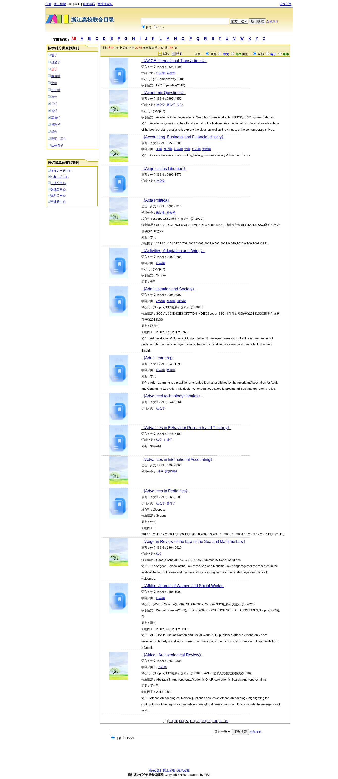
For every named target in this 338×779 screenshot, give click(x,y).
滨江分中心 (58, 189)
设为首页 (285, 4)
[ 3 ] (176, 721)
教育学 (55, 76)
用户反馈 (183, 770)
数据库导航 (105, 4)
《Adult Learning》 (158, 358)
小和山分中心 (60, 177)
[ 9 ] (208, 721)
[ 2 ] (170, 721)
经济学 (55, 62)
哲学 (54, 55)
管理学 (55, 124)
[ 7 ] (197, 721)
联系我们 (155, 770)
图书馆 (181, 301)
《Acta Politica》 (156, 200)
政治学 (160, 212)
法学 (54, 69)
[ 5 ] (187, 721)
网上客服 (169, 770)
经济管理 (171, 471)
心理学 (168, 440)
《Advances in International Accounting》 (177, 459)
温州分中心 (58, 195)
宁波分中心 (58, 201)
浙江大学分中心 (61, 170)
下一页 (223, 721)
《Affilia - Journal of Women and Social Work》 (182, 586)
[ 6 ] (192, 721)
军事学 (55, 118)
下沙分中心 (58, 183)
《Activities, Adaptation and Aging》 (173, 251)
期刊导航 (74, 4)
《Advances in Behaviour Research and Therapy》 (186, 428)
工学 (54, 104)
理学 (54, 97)
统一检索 (60, 4)
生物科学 (57, 145)
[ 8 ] (203, 721)
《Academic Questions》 (163, 93)
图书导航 (89, 4)
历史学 (55, 90)
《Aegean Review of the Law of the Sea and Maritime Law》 (194, 541)
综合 (54, 131)
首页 (48, 4)
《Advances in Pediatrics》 (165, 491)
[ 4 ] (181, 721)
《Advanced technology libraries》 (171, 396)
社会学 (160, 73)
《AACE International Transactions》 (174, 61)
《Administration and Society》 (168, 289)
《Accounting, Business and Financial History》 (183, 137)
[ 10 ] (215, 721)
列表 (179, 53)
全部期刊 (272, 21)
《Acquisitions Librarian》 (164, 169)
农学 (54, 111)
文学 (54, 83)
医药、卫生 (58, 138)
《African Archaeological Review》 (172, 655)
